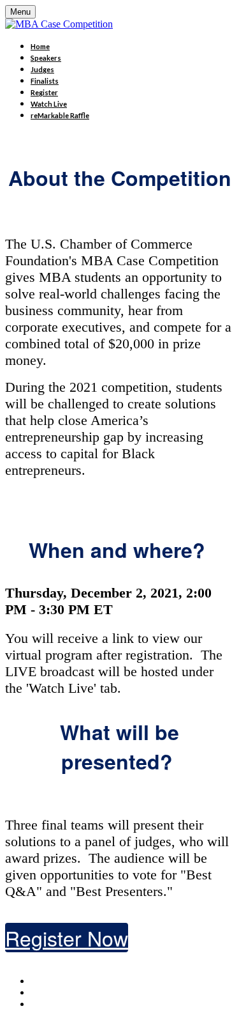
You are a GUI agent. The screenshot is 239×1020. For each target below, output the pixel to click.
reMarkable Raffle (60, 115)
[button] (66, 937)
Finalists (45, 81)
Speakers (46, 58)
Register (44, 92)
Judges (42, 69)
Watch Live (49, 104)
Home (40, 46)
